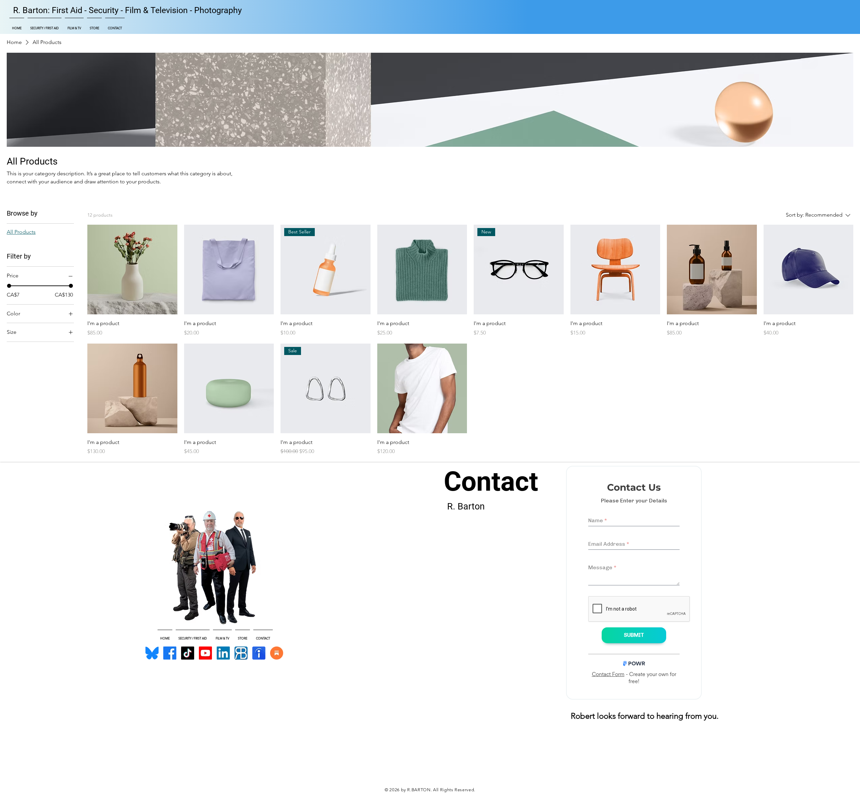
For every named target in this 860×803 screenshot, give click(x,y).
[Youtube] (205, 653)
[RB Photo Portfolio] (241, 653)
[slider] (9, 286)
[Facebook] (169, 653)
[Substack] (276, 653)
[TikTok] (187, 653)
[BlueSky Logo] (152, 653)
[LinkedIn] (223, 653)
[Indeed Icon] (258, 653)
